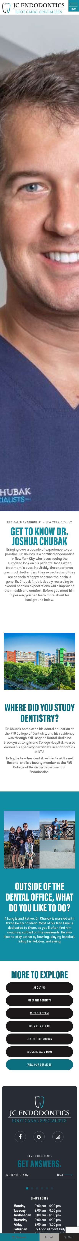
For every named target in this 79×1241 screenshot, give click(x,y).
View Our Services (39, 1065)
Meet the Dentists (39, 1000)
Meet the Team (39, 1013)
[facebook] (20, 1136)
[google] (39, 1136)
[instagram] (57, 1136)
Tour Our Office (39, 1026)
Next (60, 1174)
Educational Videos (40, 1052)
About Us (40, 987)
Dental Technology (39, 1039)
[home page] (34, 7)
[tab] (27, 1188)
